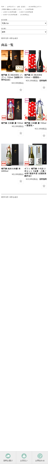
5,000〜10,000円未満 (10, 14)
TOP (2, 6)
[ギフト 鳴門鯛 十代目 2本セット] (35, 155)
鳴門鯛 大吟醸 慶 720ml (12, 123)
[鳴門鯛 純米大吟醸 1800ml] (12, 155)
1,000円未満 (29, 9)
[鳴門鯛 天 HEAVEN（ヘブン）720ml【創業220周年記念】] (12, 61)
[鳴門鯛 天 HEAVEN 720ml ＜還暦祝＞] (35, 61)
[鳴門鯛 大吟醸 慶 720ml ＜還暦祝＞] (35, 109)
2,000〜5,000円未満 (26, 12)
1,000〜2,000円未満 (9, 12)
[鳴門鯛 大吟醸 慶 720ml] (12, 109)
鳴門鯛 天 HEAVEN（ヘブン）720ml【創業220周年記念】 (12, 77)
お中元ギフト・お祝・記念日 (16, 6)
